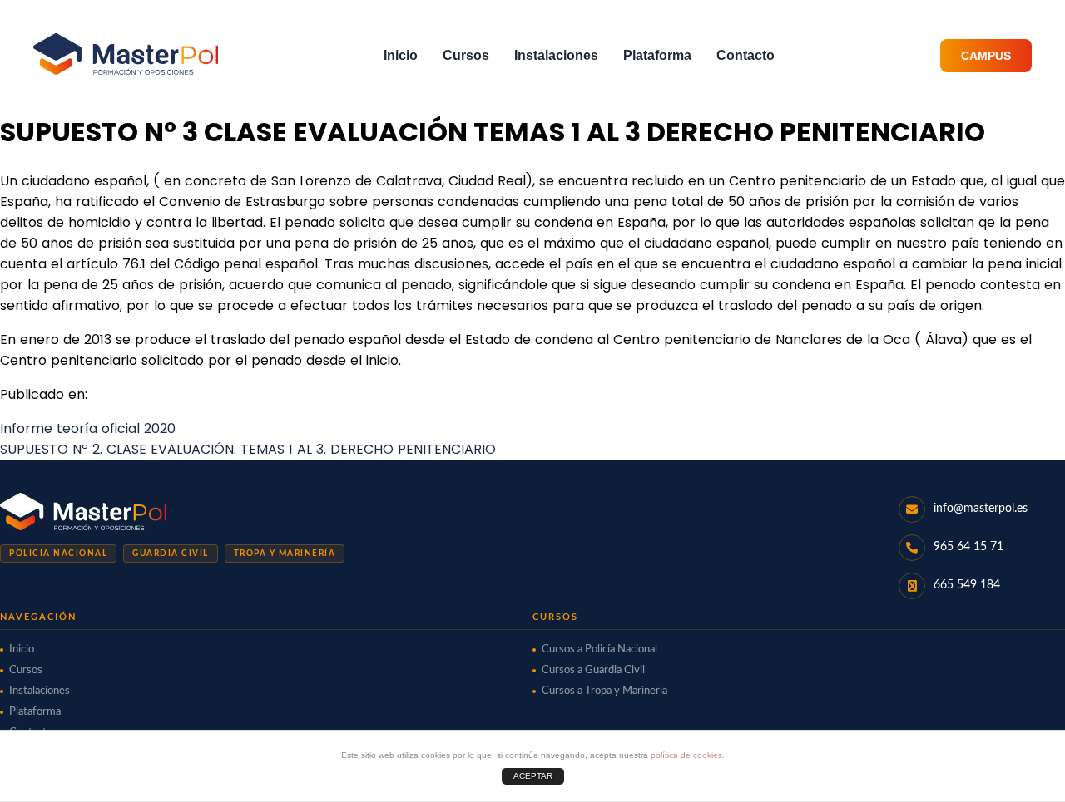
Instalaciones (556, 55)
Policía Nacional (58, 553)
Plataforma (657, 55)
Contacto (745, 55)
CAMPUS (986, 55)
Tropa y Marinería (285, 553)
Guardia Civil (170, 553)
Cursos (466, 55)
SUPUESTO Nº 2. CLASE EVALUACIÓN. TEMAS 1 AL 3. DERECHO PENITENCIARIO (248, 449)
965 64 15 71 (968, 547)
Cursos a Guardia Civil (593, 670)
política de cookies (686, 755)
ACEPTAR (532, 775)
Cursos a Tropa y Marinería (604, 691)
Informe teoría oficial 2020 (88, 428)
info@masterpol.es (981, 508)
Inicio (401, 55)
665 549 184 (967, 585)
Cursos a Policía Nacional (599, 649)
